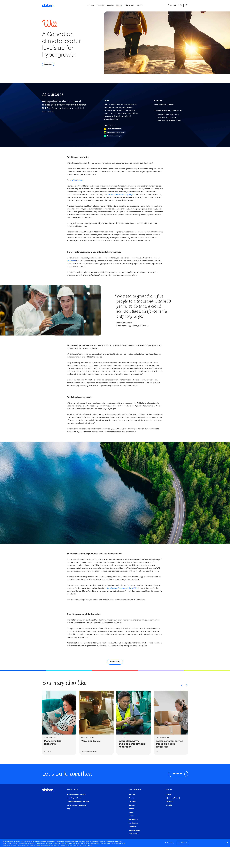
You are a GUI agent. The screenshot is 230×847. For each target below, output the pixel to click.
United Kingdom (134, 830)
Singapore (132, 826)
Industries (100, 5)
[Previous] (182, 685)
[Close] (227, 843)
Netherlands (133, 819)
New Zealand (133, 823)
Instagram (169, 801)
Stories (119, 5)
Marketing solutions (74, 798)
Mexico (131, 816)
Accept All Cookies (183, 842)
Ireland (131, 808)
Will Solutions (77, 180)
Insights (110, 5)
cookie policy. (88, 845)
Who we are (129, 5)
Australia (132, 794)
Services (90, 5)
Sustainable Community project (121, 194)
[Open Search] (181, 5)
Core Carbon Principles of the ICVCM (121, 588)
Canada (131, 798)
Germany (132, 805)
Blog (68, 808)
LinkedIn (169, 794)
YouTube (169, 805)
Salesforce (71, 261)
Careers (140, 5)
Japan (131, 812)
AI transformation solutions (76, 794)
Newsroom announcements (76, 805)
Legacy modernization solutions (78, 801)
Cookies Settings (169, 842)
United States (133, 834)
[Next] (186, 685)
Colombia (132, 801)
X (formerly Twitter (172, 798)
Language (186, 5)
